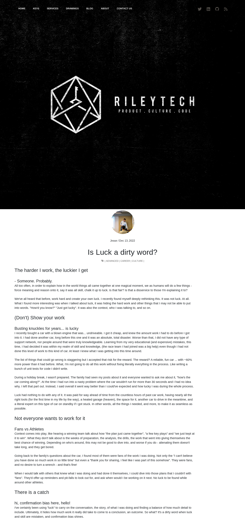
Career (125, 261)
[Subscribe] (226, 8)
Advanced (112, 261)
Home (21, 8)
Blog (89, 8)
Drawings (72, 8)
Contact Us (124, 8)
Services (52, 8)
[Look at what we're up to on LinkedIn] (209, 8)
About (105, 8)
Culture (137, 261)
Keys (36, 8)
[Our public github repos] (217, 8)
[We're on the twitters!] (200, 8)
